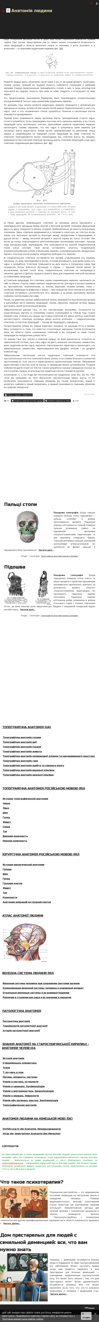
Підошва (14, 567)
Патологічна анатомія (21, 1011)
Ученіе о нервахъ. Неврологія (19, 395)
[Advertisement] (49, 424)
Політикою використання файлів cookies (22, 1319)
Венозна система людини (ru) (28, 973)
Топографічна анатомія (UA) (26, 727)
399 (61, 48)
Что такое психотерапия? (31, 1182)
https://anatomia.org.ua (12, 1163)
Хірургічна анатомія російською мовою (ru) (40, 854)
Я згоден (86, 1316)
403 (50, 143)
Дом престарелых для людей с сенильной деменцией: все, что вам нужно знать (43, 1242)
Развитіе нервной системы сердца (28, 401)
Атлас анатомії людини (22, 915)
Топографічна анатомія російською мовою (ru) (43, 788)
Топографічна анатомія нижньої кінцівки (59, 556)
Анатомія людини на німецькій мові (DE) (37, 1118)
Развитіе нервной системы (59, 401)
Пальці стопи (20, 504)
